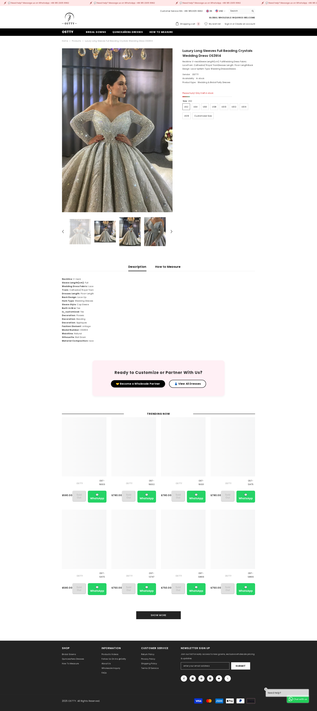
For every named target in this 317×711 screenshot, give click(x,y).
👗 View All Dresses (187, 384)
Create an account (245, 23)
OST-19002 (152, 482)
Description (137, 267)
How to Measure (167, 267)
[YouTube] (219, 678)
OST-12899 (201, 575)
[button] (62, 231)
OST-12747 (151, 575)
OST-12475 (251, 482)
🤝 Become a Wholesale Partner (138, 384)
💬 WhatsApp (97, 496)
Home (65, 40)
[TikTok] (210, 678)
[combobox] (239, 10)
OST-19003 (102, 482)
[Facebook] (184, 678)
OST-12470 (102, 575)
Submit (241, 666)
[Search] (242, 11)
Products (76, 40)
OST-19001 (201, 482)
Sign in (228, 23)
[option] (117, 130)
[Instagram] (193, 678)
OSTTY (195, 74)
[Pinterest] (201, 678)
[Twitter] (228, 678)
